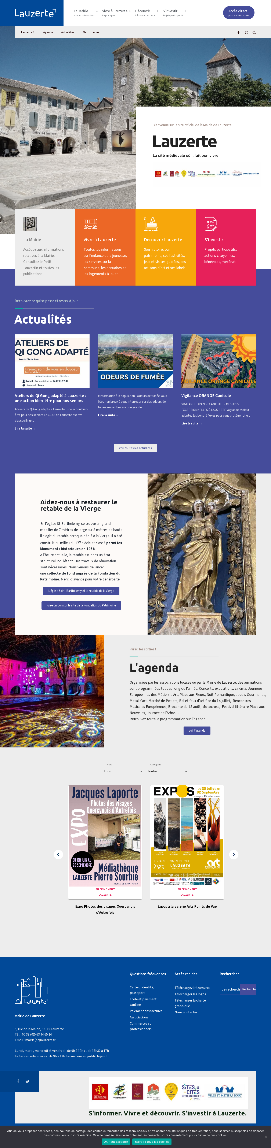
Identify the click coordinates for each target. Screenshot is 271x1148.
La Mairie (84, 12)
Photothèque (91, 32)
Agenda (48, 32)
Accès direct (238, 12)
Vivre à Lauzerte (114, 12)
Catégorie (155, 764)
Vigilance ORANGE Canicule (206, 396)
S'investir (213, 239)
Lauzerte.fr (28, 32)
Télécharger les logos (190, 994)
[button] (58, 854)
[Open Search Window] (254, 32)
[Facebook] (239, 32)
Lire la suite (32, 428)
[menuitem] (86, 12)
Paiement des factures (146, 1010)
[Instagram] (246, 32)
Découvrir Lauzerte (163, 239)
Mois (109, 764)
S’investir (173, 12)
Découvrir (145, 12)
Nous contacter (186, 1012)
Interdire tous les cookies (152, 1141)
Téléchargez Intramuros (192, 987)
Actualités (67, 32)
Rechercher (249, 989)
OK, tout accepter (116, 1141)
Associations (139, 1017)
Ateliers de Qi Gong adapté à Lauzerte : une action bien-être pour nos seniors (50, 398)
